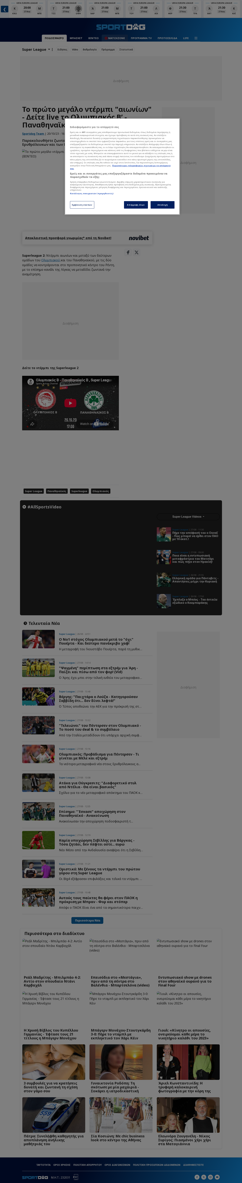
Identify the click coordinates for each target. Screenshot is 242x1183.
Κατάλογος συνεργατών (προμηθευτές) (91, 193)
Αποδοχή (162, 204)
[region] (122, 166)
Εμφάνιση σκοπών (82, 204)
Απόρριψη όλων (136, 204)
